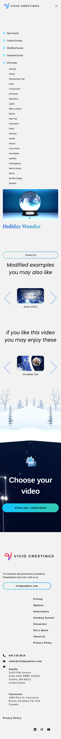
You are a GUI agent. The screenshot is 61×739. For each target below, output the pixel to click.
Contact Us (30, 254)
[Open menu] (56, 6)
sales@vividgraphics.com (25, 661)
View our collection (30, 507)
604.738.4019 (17, 655)
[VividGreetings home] (21, 6)
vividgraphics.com (27, 585)
